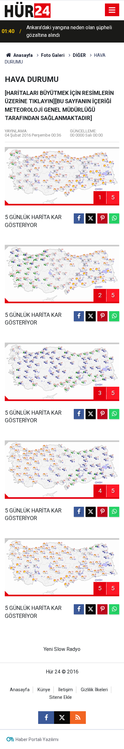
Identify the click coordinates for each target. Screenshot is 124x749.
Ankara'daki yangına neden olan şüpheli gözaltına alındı (69, 31)
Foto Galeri (53, 55)
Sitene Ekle (60, 697)
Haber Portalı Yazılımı (37, 739)
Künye (44, 689)
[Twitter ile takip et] (62, 717)
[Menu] (112, 10)
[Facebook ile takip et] (46, 717)
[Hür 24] (28, 9)
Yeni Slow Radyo (62, 649)
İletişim (65, 689)
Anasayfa (22, 55)
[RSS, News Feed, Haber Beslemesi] (78, 717)
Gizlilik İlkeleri (94, 689)
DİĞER (79, 55)
